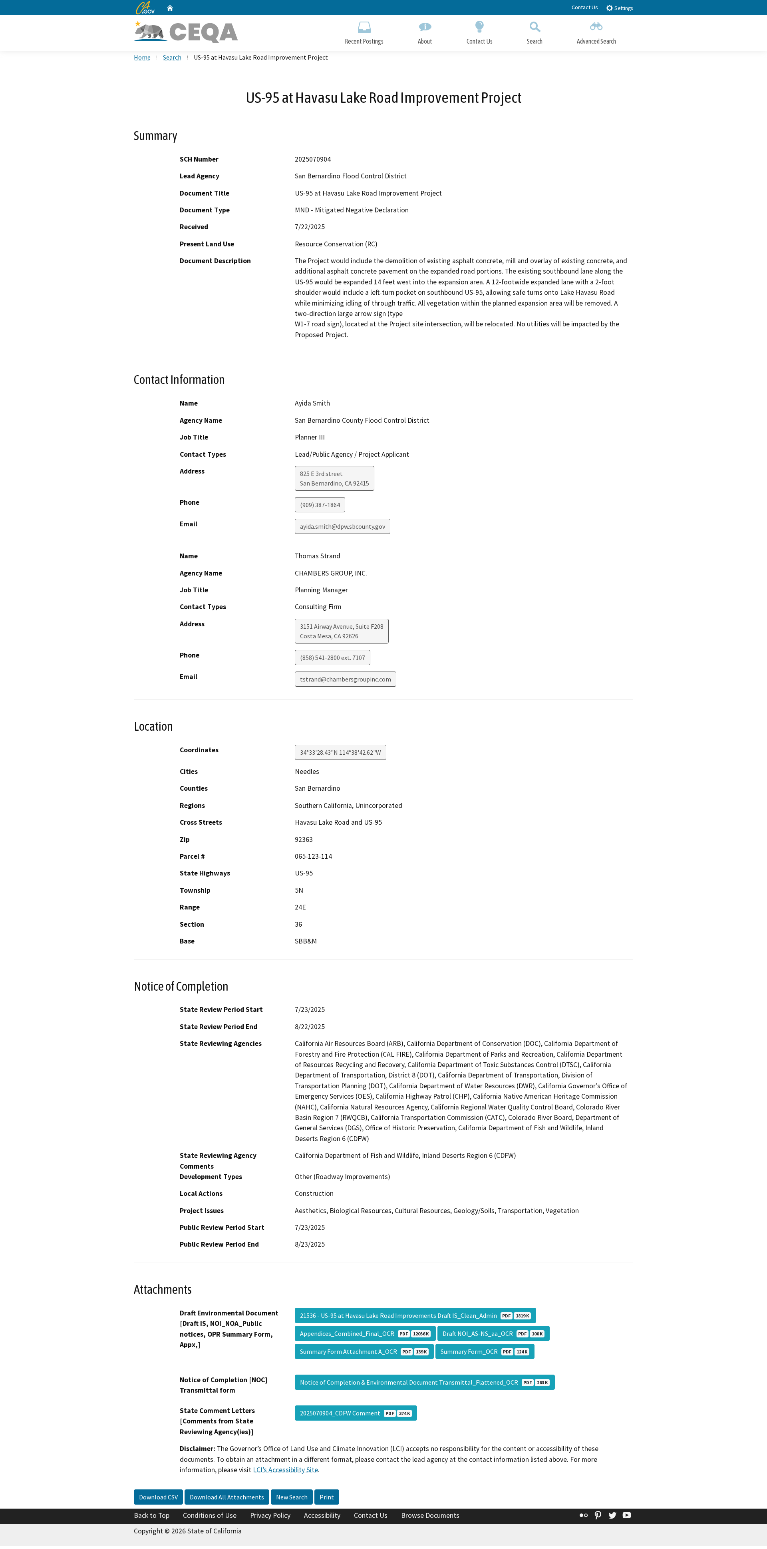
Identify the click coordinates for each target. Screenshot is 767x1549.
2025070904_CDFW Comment (355, 1413)
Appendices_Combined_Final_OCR (364, 1333)
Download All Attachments (227, 1497)
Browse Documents (430, 1515)
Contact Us (585, 7)
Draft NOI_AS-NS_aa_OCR (492, 1333)
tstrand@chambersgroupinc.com (345, 679)
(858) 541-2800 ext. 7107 (332, 658)
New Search (292, 1497)
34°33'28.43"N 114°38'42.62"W (340, 752)
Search (534, 41)
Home (142, 57)
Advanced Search (596, 41)
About (425, 41)
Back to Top (151, 1515)
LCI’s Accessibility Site (285, 1469)
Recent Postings (364, 41)
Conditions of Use (209, 1515)
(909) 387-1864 (320, 505)
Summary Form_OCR (484, 1351)
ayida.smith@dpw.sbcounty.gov (342, 526)
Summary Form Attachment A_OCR (363, 1351)
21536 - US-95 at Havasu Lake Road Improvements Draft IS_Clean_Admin (414, 1315)
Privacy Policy (270, 1515)
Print (327, 1497)
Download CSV (158, 1497)
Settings (623, 8)
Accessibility (322, 1515)
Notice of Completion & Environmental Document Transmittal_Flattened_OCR (424, 1382)
